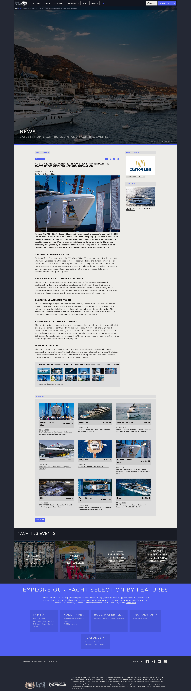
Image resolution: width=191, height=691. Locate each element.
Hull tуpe (72, 615)
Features (93, 638)
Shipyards (36, 3)
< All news (40, 520)
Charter (47, 3)
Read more (131, 603)
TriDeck (35, 626)
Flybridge (36, 624)
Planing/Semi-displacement (73, 618)
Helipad (87, 642)
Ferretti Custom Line (46, 174)
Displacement (68, 621)
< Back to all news (42, 152)
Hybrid (145, 618)
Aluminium (120, 618)
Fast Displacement (70, 624)
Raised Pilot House (39, 621)
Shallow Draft (96, 642)
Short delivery (99, 644)
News (103, 3)
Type (37, 615)
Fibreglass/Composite (101, 618)
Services (94, 3)
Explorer (51, 621)
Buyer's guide (59, 3)
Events (85, 3)
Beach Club (88, 644)
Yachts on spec (73, 3)
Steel (113, 618)
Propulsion (144, 615)
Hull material (107, 615)
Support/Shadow (47, 624)
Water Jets (137, 618)
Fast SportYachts (39, 618)
